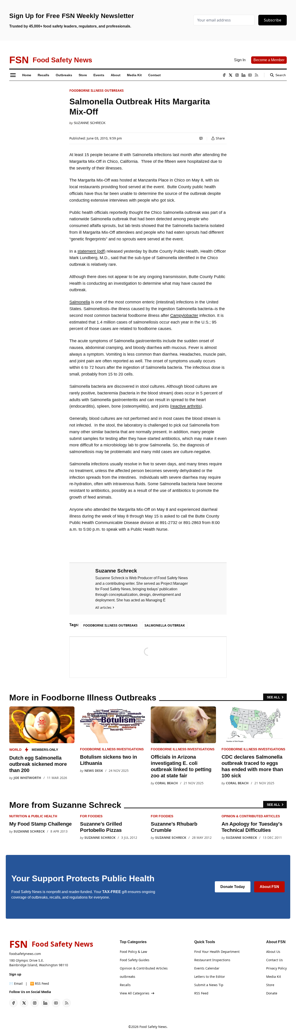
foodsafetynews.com (25, 953)
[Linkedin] (243, 75)
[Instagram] (237, 75)
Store (270, 985)
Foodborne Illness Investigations (112, 749)
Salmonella (79, 302)
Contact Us (274, 960)
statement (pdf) (91, 251)
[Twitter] (230, 75)
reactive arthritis (186, 406)
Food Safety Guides (134, 960)
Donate (271, 993)
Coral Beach (166, 783)
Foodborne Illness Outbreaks (96, 90)
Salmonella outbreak (165, 625)
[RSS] (256, 75)
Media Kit (273, 976)
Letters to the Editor (209, 976)
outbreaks (127, 976)
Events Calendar (206, 968)
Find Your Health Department (217, 951)
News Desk (93, 770)
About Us (273, 951)
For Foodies (91, 816)
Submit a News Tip (208, 985)
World (15, 749)
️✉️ (16, 983)
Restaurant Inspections (212, 960)
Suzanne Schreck (89, 123)
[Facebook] (224, 75)
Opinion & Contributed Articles (251, 816)
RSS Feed (201, 993)
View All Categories (134, 993)
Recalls (125, 985)
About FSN (269, 887)
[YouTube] (250, 75)
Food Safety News (153, 1026)
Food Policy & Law (133, 951)
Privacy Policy (276, 968)
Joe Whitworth (27, 778)
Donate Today (232, 887)
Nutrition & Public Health (33, 816)
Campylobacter (184, 315)
